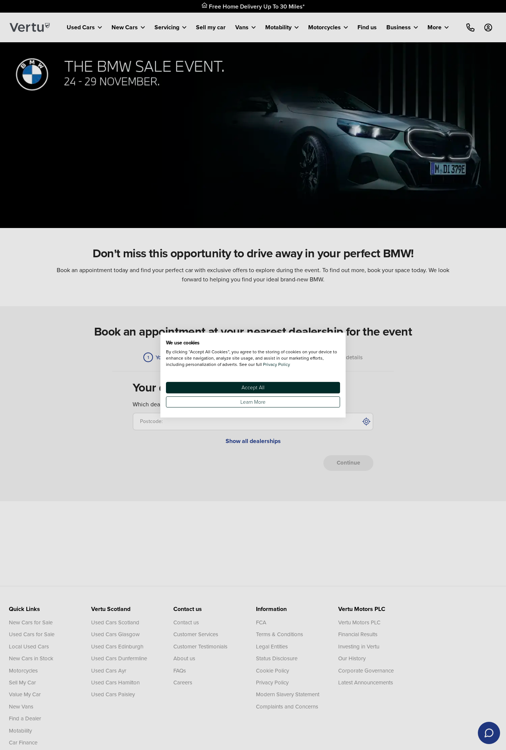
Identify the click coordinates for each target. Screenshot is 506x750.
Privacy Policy (276, 364)
